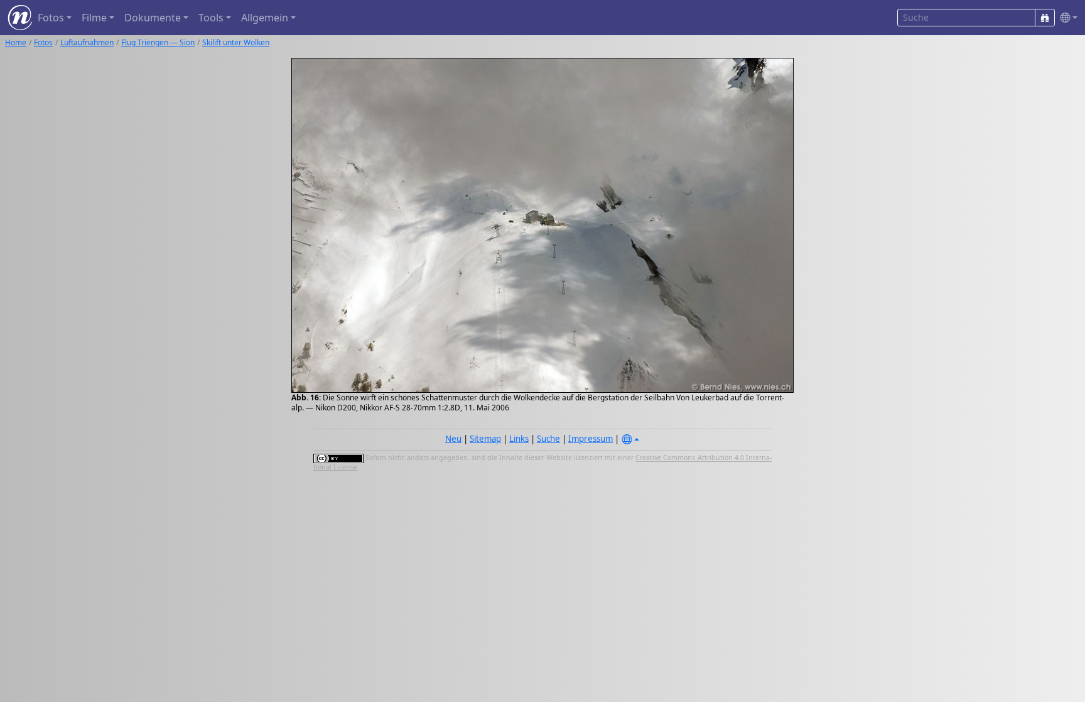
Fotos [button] (51, 18)
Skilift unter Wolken (235, 42)
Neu (453, 438)
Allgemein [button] (264, 18)
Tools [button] (211, 18)
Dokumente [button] (152, 18)
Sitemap (485, 438)
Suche (548, 438)
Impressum (590, 438)
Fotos (43, 42)
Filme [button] (94, 18)
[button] (1066, 18)
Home (15, 42)
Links (519, 438)
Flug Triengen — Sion (158, 42)
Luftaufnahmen (87, 42)
